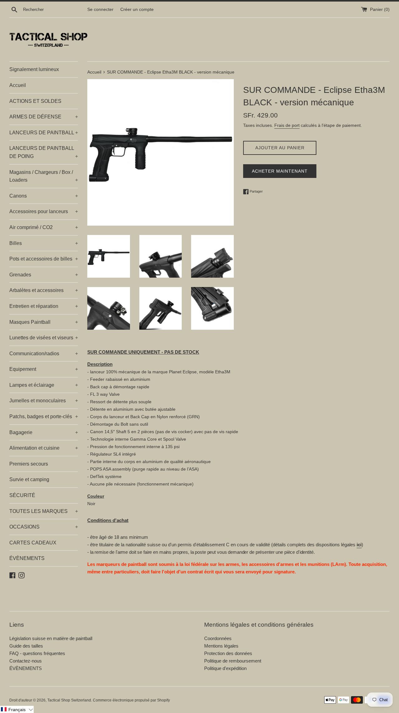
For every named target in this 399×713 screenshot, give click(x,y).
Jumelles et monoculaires (43, 400)
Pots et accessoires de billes (43, 258)
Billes (43, 243)
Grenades (43, 274)
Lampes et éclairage (43, 385)
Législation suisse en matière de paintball (50, 638)
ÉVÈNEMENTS (27, 558)
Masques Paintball (43, 322)
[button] (17, 709)
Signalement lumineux (34, 69)
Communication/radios (43, 353)
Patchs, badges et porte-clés (43, 416)
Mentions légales (221, 645)
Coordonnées (218, 638)
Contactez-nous (25, 660)
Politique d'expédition (225, 668)
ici (359, 544)
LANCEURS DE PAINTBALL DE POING (43, 152)
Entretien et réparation (43, 306)
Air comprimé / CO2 (43, 227)
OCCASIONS (43, 526)
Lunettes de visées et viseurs (43, 337)
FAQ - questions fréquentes (37, 653)
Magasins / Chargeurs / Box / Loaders (43, 176)
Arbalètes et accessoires (43, 290)
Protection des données (228, 653)
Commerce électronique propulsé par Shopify (131, 700)
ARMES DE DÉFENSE (43, 116)
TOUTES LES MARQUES (43, 511)
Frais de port (287, 125)
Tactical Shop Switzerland (69, 700)
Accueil (17, 85)
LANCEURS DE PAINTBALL (43, 132)
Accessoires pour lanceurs (43, 211)
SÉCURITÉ (22, 495)
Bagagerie (43, 432)
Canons (43, 196)
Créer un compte (137, 9)
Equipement (43, 369)
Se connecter (100, 9)
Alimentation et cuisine (43, 448)
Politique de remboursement (232, 660)
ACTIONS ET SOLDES (35, 101)
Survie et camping (29, 479)
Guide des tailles (26, 645)
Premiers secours (28, 464)
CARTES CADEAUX (32, 542)
